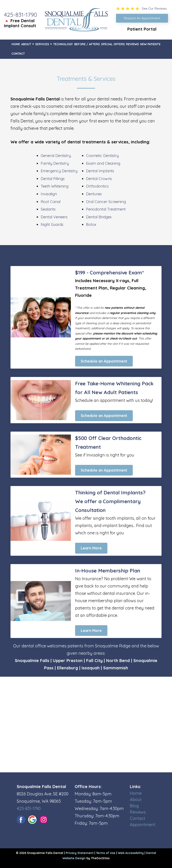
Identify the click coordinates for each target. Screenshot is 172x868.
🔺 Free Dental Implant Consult (20, 23)
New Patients (150, 44)
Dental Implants (100, 170)
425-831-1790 (20, 14)
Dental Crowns (99, 178)
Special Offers (113, 44)
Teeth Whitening (54, 186)
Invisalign (49, 194)
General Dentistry (56, 155)
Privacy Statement (80, 853)
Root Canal (50, 201)
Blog (134, 805)
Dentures (94, 194)
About (26, 44)
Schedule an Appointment (104, 361)
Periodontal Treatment (106, 209)
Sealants (48, 209)
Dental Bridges (99, 217)
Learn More (91, 548)
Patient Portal (141, 29)
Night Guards (52, 224)
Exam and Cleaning (103, 163)
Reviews (132, 44)
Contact (18, 53)
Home (16, 44)
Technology (63, 44)
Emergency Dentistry (59, 170)
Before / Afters (87, 44)
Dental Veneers (54, 217)
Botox (91, 224)
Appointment (142, 824)
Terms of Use (105, 853)
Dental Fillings (53, 178)
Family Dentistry (55, 163)
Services (42, 44)
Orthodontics (97, 186)
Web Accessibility (131, 853)
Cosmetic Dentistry (102, 155)
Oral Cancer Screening (106, 201)
